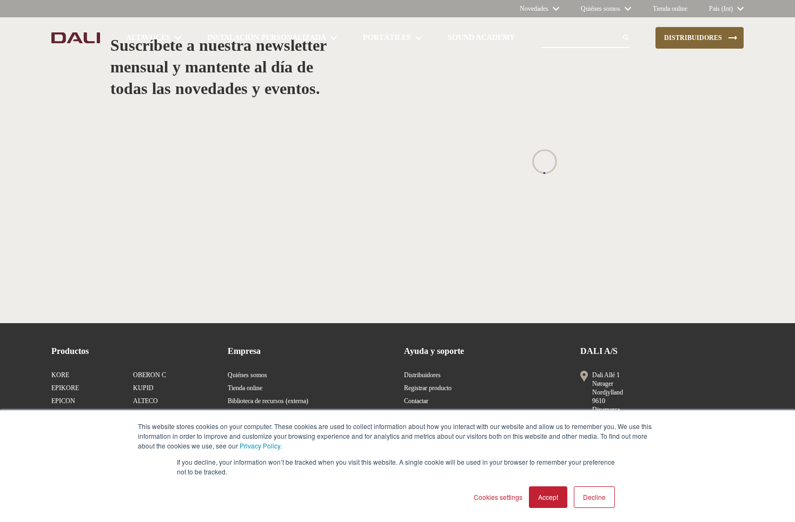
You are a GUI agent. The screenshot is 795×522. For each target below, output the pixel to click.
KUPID (143, 388)
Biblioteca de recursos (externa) (268, 401)
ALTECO (145, 401)
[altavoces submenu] (178, 37)
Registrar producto (428, 388)
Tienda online (245, 388)
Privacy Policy (260, 445)
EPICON (63, 401)
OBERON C (149, 375)
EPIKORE (65, 388)
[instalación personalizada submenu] (333, 37)
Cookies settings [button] (498, 496)
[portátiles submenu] (418, 37)
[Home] (75, 37)
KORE (60, 375)
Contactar (416, 401)
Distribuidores (422, 375)
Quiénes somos (247, 375)
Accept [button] (548, 496)
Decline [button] (594, 496)
